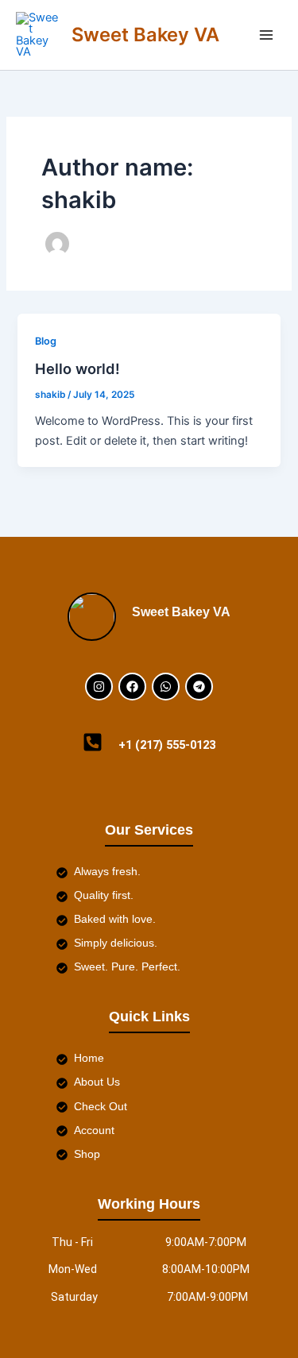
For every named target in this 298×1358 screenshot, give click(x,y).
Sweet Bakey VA (145, 34)
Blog (45, 341)
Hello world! (77, 368)
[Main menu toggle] (266, 35)
